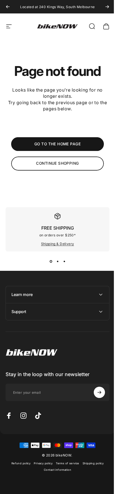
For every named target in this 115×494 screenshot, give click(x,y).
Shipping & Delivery (57, 244)
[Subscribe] (95, 392)
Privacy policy (41, 463)
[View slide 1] (50, 261)
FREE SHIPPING (57, 228)
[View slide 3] (64, 261)
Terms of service (65, 463)
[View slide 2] (57, 261)
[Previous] (8, 6)
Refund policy (18, 463)
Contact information (55, 469)
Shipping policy (90, 463)
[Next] (107, 6)
